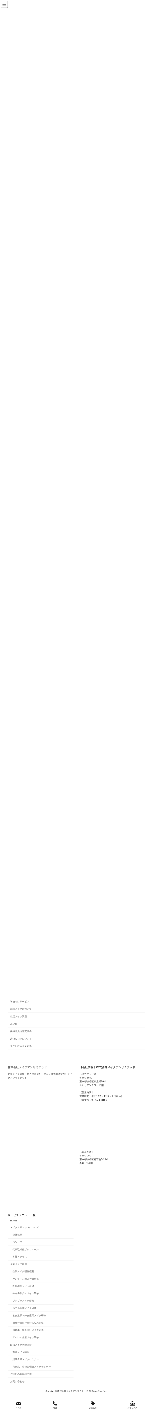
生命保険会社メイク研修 (26, 1293)
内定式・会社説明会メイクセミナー (32, 1366)
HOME (13, 1220)
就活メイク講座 (18, 1016)
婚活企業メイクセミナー (26, 1359)
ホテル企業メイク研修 (24, 1308)
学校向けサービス (19, 1001)
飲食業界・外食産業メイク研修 (29, 1315)
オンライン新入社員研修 (26, 1278)
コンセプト (19, 1242)
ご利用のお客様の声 (21, 1374)
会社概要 (17, 1234)
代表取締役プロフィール (26, 1249)
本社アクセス (20, 1256)
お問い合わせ (17, 1381)
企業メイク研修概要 (23, 1271)
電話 (55, 1407)
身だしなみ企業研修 (21, 1045)
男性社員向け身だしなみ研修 (28, 1322)
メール (19, 1407)
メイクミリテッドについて (24, 1227)
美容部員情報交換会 (21, 1031)
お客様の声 (132, 1407)
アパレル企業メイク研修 (26, 1337)
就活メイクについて (21, 1009)
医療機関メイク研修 (23, 1286)
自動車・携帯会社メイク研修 (28, 1329)
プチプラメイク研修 (23, 1300)
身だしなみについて (21, 1038)
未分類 (13, 1023)
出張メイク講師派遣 (21, 1344)
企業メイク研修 (18, 1263)
